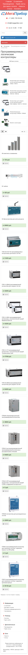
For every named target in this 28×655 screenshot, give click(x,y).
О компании (7, 605)
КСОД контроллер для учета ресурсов (13, 219)
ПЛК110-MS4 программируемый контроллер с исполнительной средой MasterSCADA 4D (13, 319)
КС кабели (5, 186)
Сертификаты (7, 611)
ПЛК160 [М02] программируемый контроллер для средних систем (11, 383)
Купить (6, 163)
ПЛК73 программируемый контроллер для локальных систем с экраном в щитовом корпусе (13, 581)
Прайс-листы (7, 629)
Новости (6, 636)
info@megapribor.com (15, 23)
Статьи (6, 637)
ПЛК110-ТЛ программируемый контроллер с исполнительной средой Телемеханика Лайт (13, 351)
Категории (5, 42)
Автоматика (6, 46)
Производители (8, 627)
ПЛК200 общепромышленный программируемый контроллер (11, 416)
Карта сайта (7, 620)
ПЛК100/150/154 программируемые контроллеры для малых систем (12, 252)
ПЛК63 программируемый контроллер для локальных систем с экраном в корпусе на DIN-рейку (13, 548)
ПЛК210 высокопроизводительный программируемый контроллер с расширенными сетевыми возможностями (12, 451)
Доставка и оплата (9, 607)
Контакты (6, 618)
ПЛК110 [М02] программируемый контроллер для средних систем (11, 285)
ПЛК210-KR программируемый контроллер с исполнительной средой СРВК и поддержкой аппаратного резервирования (13, 483)
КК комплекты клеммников (9, 153)
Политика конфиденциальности (12, 609)
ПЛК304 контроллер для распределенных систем (14, 514)
